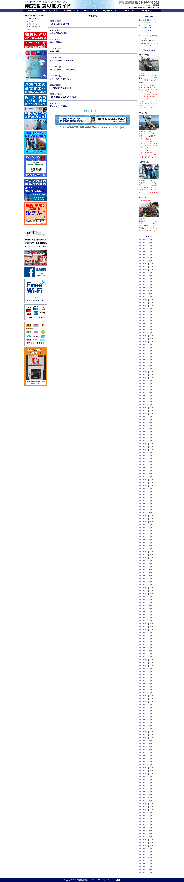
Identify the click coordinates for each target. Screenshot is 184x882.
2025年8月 (142, 276)
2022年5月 (142, 393)
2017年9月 (142, 561)
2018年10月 (143, 522)
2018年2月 (142, 546)
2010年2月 (142, 834)
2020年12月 (143, 444)
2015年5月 (142, 645)
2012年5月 (142, 753)
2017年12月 (143, 552)
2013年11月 (143, 699)
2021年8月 (142, 420)
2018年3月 (142, 543)
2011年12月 (143, 768)
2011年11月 (143, 771)
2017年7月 (142, 567)
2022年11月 (143, 375)
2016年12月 (143, 588)
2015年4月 (142, 648)
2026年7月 (142, 243)
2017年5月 (142, 573)
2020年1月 (142, 477)
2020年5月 (142, 465)
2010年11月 (143, 807)
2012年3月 (142, 759)
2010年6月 (142, 822)
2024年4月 (142, 324)
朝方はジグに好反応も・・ (60, 106)
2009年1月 (142, 873)
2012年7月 (142, 747)
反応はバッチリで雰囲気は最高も (63, 70)
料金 (28, 29)
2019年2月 (142, 510)
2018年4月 (142, 540)
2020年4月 (142, 468)
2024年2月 (142, 330)
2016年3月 (142, 615)
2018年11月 (143, 519)
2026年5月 (142, 249)
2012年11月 (143, 735)
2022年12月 (143, 372)
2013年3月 (142, 723)
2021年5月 (142, 429)
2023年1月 (142, 369)
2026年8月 (142, 240)
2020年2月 (142, 474)
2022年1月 (142, 405)
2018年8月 (142, 528)
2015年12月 (143, 624)
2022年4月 (142, 396)
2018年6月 (142, 534)
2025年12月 (143, 264)
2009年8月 (142, 852)
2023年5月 (142, 357)
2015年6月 (142, 642)
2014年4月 (142, 684)
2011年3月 (142, 795)
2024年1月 (142, 333)
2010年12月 (143, 804)
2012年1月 (142, 765)
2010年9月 (142, 813)
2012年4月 (142, 756)
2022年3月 (142, 399)
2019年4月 (142, 504)
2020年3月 (142, 471)
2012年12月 (143, 732)
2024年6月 (142, 318)
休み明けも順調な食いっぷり (148, 43)
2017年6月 (142, 570)
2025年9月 (142, 273)
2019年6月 (142, 498)
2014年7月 (142, 675)
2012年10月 (143, 738)
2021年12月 (143, 408)
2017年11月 (143, 555)
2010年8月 (142, 816)
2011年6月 (142, 786)
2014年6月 (142, 678)
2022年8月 (142, 384)
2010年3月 (142, 831)
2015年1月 (142, 657)
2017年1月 (142, 585)
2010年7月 (142, 819)
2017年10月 (143, 558)
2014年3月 (142, 687)
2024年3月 (142, 327)
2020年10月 (143, 450)
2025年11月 (143, 267)
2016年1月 (142, 621)
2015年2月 (142, 654)
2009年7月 (142, 855)
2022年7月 (142, 387)
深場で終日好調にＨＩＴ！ (148, 20)
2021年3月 (142, 435)
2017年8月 (142, 564)
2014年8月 (142, 672)
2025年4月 (142, 288)
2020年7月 (142, 459)
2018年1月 (142, 549)
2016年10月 (143, 594)
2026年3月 (142, 255)
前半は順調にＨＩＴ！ (59, 51)
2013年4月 (142, 720)
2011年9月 (142, 777)
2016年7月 (142, 603)
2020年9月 (142, 453)
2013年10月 (143, 702)
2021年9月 (142, 417)
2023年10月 (143, 342)
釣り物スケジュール (33, 24)
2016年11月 (143, 591)
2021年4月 (142, 432)
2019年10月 (143, 486)
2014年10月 (143, 666)
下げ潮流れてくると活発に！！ (62, 88)
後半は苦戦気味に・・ (59, 42)
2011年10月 (143, 774)
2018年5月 (142, 537)
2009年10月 (143, 846)
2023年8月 (142, 348)
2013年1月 (142, 729)
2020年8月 (142, 456)
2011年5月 (142, 789)
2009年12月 (143, 840)
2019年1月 (142, 513)
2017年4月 (142, 576)
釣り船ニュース (32, 18)
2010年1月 (142, 837)
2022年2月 (142, 402)
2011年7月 (142, 783)
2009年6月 (142, 858)
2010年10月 (143, 810)
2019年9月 (142, 489)
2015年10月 (143, 630)
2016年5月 (142, 609)
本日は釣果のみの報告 (59, 33)
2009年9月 (142, 849)
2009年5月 (142, 861)
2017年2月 (142, 582)
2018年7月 (142, 531)
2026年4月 (142, 252)
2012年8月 (142, 744)
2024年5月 (142, 321)
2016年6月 (142, 606)
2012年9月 (142, 741)
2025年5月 (142, 285)
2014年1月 (142, 693)
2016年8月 (142, 600)
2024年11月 (143, 303)
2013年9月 (142, 705)
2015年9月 (142, 633)
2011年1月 (142, 801)
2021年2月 (142, 438)
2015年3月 (142, 651)
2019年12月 (143, 480)
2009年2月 (142, 870)
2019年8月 (142, 492)
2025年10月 (143, 270)
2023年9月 (142, 345)
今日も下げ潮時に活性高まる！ (62, 60)
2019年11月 (143, 483)
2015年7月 (142, 639)
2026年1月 (142, 261)
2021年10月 (143, 414)
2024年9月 (142, 309)
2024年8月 (142, 312)
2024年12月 (143, 300)
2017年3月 (142, 579)
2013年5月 (142, 717)
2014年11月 (143, 663)
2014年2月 (142, 690)
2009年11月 (143, 843)
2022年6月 (142, 390)
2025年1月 (142, 297)
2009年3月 (142, 867)
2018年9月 (142, 525)
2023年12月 (143, 336)
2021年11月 (143, 411)
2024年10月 (143, 306)
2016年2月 (142, 618)
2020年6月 (142, 462)
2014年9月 (142, 669)
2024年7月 (142, 315)
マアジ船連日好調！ (145, 25)
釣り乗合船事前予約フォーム (36, 27)
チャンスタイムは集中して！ (61, 79)
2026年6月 (142, 246)
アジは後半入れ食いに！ (147, 30)
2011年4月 (142, 792)
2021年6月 (142, 426)
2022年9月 (142, 381)
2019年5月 (142, 501)
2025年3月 (142, 291)
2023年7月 (142, 351)
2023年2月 (142, 366)
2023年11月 (143, 339)
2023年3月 (142, 363)
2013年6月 (142, 714)
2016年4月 (142, 612)
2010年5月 (142, 825)
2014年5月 (142, 681)
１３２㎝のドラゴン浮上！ (60, 24)
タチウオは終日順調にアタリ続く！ (64, 97)
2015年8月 (142, 636)
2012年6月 (142, 750)
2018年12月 (143, 516)
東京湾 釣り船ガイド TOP (34, 16)
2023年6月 (142, 354)
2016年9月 (142, 597)
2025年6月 (142, 282)
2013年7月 (142, 711)
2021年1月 (142, 441)
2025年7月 (142, 279)
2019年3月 (142, 507)
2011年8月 (142, 780)
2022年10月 (143, 378)
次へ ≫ (97, 111)
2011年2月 (142, 798)
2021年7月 (142, 423)
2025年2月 (142, 294)
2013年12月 (143, 696)
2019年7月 (142, 495)
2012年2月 (142, 762)
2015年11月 (143, 627)
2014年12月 (143, 660)
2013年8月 (142, 708)
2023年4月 (142, 360)
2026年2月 (142, 258)
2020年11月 (143, 447)
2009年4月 (142, 864)
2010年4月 (142, 828)
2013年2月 (142, 726)
